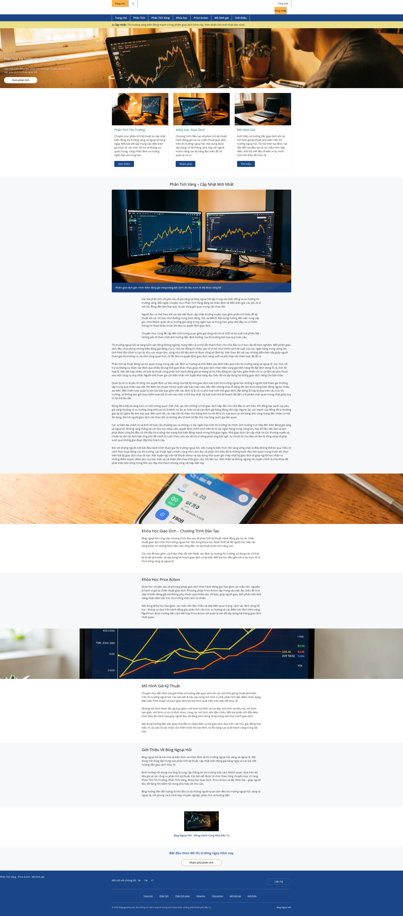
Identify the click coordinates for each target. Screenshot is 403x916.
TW (146, 880)
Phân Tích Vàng (160, 18)
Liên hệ (279, 881)
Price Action (201, 18)
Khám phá (185, 164)
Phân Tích (139, 18)
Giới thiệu (241, 18)
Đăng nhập (280, 10)
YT (152, 880)
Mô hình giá (222, 18)
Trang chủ (120, 3)
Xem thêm (124, 164)
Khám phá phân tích (201, 862)
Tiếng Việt (283, 3)
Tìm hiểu (246, 164)
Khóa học (181, 18)
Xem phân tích (20, 80)
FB (139, 880)
